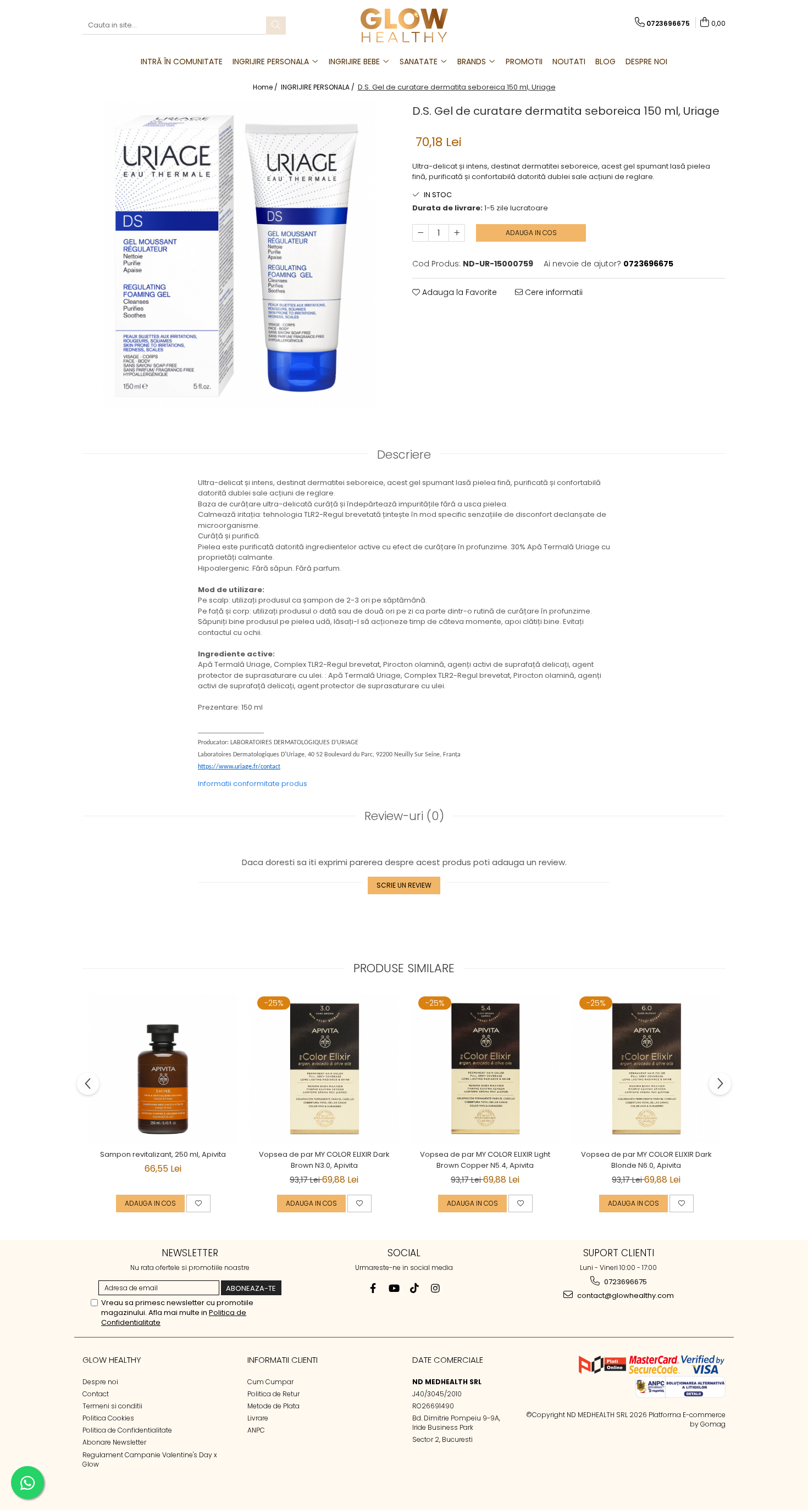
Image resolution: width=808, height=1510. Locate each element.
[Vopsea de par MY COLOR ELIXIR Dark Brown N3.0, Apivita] (324, 1069)
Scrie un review (404, 885)
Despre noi (100, 1381)
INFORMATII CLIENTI (282, 1360)
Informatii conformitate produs (252, 783)
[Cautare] (276, 25)
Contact (95, 1393)
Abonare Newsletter (114, 1442)
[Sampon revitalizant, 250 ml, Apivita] (163, 1069)
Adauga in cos (531, 232)
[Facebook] (373, 1288)
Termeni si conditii (112, 1406)
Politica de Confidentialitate (127, 1430)
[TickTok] (414, 1288)
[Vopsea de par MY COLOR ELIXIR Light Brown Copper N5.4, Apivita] (485, 1069)
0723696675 (624, 1282)
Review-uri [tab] (404, 816)
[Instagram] (435, 1288)
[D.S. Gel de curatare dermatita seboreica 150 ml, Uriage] (239, 255)
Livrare (257, 1418)
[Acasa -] (404, 25)
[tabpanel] (239, 255)
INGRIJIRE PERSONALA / (318, 87)
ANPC (256, 1430)
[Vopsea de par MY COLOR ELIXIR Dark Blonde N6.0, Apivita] (646, 1069)
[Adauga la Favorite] (198, 1203)
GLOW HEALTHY (111, 1360)
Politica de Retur (273, 1393)
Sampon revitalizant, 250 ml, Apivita (163, 1154)
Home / (266, 87)
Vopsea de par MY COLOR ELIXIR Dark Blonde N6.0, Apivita (646, 1160)
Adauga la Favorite (458, 292)
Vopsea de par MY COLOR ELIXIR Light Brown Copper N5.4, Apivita (485, 1160)
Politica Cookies (108, 1418)
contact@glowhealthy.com (624, 1295)
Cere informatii (553, 292)
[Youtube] (393, 1288)
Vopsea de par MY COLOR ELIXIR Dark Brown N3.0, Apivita (324, 1160)
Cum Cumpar (270, 1381)
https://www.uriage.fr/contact (239, 767)
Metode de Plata (273, 1406)
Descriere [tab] (404, 455)
